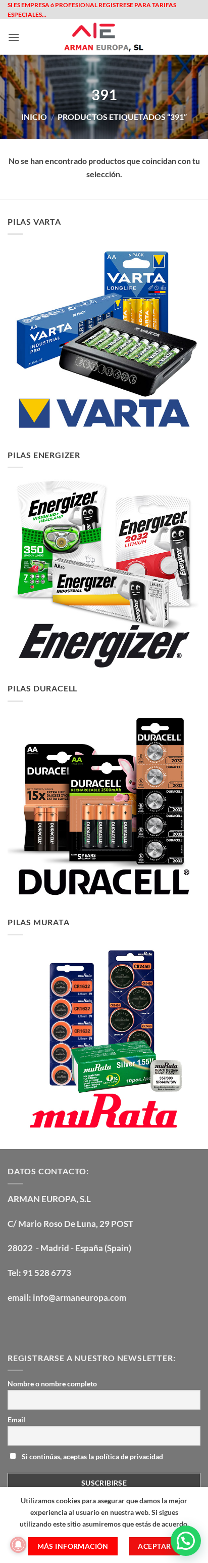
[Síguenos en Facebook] (17, 1324)
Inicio (34, 116)
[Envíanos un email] (71, 1324)
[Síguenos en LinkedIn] (89, 1324)
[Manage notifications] (18, 1545)
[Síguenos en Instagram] (35, 1324)
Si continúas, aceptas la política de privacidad (91, 1456)
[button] (14, 37)
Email (16, 1419)
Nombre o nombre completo (52, 1383)
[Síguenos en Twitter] (53, 1324)
